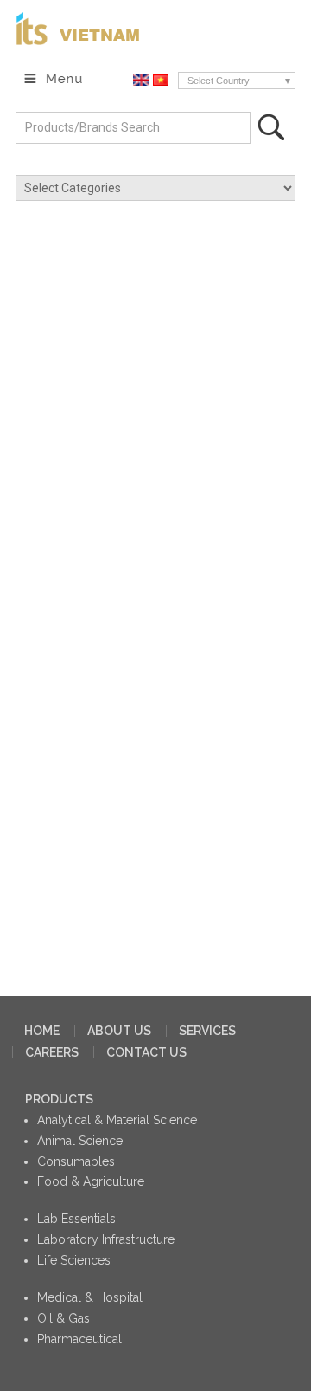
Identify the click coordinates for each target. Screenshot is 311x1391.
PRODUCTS (59, 1099)
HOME (42, 1031)
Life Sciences (74, 1260)
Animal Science (80, 1141)
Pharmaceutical (79, 1339)
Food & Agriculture (90, 1181)
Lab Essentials (76, 1219)
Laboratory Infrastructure (106, 1239)
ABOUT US (119, 1031)
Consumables (76, 1161)
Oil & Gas (63, 1318)
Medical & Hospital (90, 1297)
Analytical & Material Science (117, 1120)
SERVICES (207, 1031)
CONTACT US (146, 1052)
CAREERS (52, 1052)
